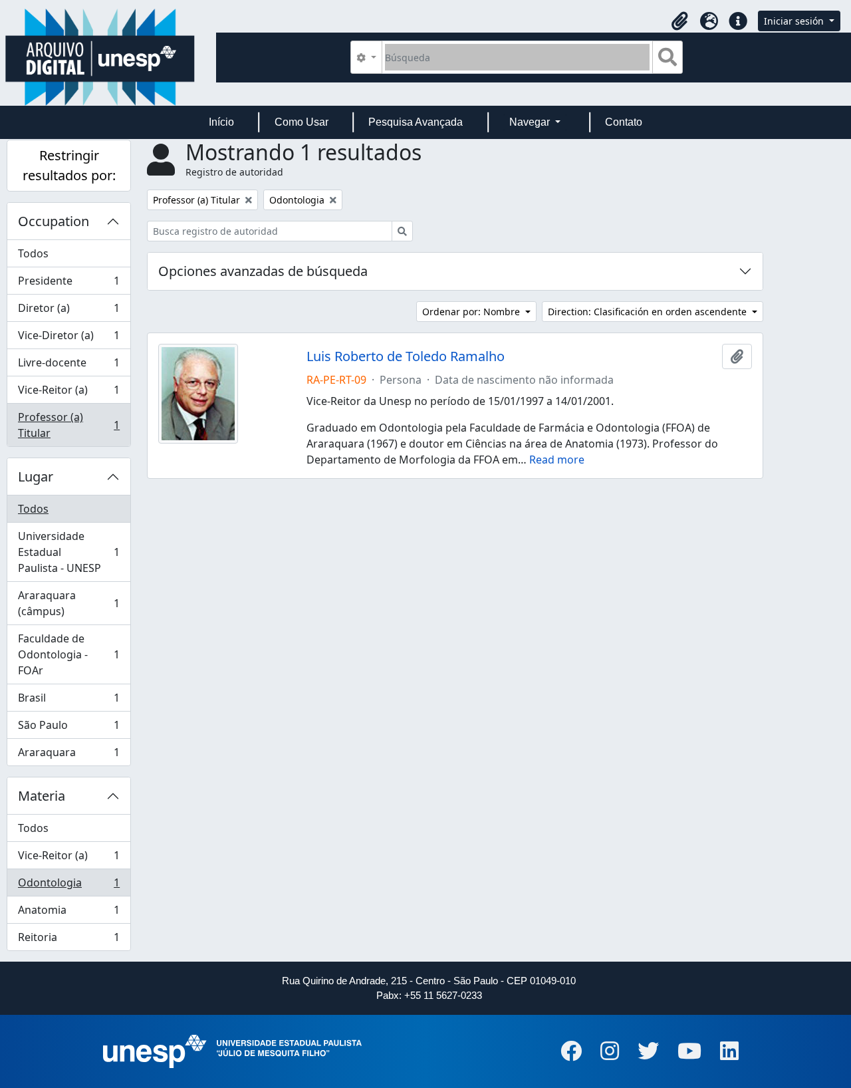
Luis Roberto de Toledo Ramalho (405, 356)
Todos (33, 253)
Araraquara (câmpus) (68, 603)
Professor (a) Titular (68, 425)
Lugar (35, 476)
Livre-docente (68, 365)
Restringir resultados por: (69, 165)
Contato (623, 122)
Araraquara (68, 755)
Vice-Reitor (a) (68, 393)
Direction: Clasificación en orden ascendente (648, 311)
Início (221, 122)
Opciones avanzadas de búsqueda (263, 271)
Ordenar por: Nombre (472, 311)
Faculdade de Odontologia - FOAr (68, 654)
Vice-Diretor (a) (68, 338)
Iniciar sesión (795, 21)
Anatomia (68, 913)
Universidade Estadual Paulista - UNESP (68, 552)
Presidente (68, 284)
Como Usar (301, 122)
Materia (41, 796)
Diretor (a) (68, 311)
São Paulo (68, 728)
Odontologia (68, 885)
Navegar (530, 122)
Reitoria (68, 940)
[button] (679, 21)
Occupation (53, 221)
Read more (556, 459)
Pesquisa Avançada (415, 122)
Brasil (68, 701)
